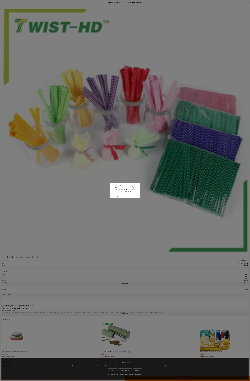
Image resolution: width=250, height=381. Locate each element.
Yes (132, 196)
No (117, 196)
